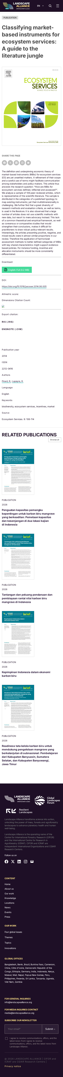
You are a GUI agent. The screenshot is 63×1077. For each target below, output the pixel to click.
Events (8, 912)
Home (7, 884)
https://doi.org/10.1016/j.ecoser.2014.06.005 (24, 286)
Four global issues (13, 932)
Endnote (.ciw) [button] (12, 329)
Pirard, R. (6, 381)
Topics (8, 942)
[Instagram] (22, 162)
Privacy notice (13, 1066)
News (7, 907)
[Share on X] (10, 162)
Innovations (10, 948)
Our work (9, 893)
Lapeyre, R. (17, 381)
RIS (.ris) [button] (8, 322)
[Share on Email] (28, 162)
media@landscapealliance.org (19, 1013)
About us (9, 888)
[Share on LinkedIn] (16, 162)
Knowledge (10, 898)
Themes (8, 937)
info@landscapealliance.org (18, 1002)
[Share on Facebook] (4, 162)
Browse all (54, 440)
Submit (49, 1029)
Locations (9, 903)
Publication (10, 17)
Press (7, 916)
